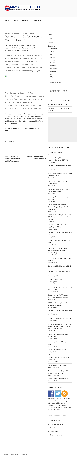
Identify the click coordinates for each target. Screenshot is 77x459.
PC (51, 74)
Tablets (52, 80)
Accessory (53, 48)
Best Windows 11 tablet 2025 (57, 104)
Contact (15, 20)
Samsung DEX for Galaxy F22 (57, 365)
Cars (51, 54)
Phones (52, 77)
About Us (25, 20)
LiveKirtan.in (54, 431)
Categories (35, 20)
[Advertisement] (62, 129)
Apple (52, 51)
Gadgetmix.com (55, 421)
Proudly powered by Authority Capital (16, 454)
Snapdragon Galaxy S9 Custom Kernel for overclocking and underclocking (58, 250)
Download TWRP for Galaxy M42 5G (59, 318)
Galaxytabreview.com (57, 435)
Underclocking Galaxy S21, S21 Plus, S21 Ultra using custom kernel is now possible (59, 217)
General (11, 141)
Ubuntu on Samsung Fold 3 (56, 152)
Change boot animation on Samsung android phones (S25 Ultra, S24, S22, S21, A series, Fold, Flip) (59, 326)
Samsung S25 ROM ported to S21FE (59, 266)
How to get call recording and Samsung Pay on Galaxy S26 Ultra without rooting (59, 207)
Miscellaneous (55, 68)
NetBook (53, 71)
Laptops (53, 65)
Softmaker (9, 123)
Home (7, 20)
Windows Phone (55, 82)
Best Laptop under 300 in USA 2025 (59, 101)
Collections (53, 57)
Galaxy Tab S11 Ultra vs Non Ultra (58, 379)
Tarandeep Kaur (27, 33)
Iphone (52, 63)
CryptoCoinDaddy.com (57, 424)
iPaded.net (53, 428)
